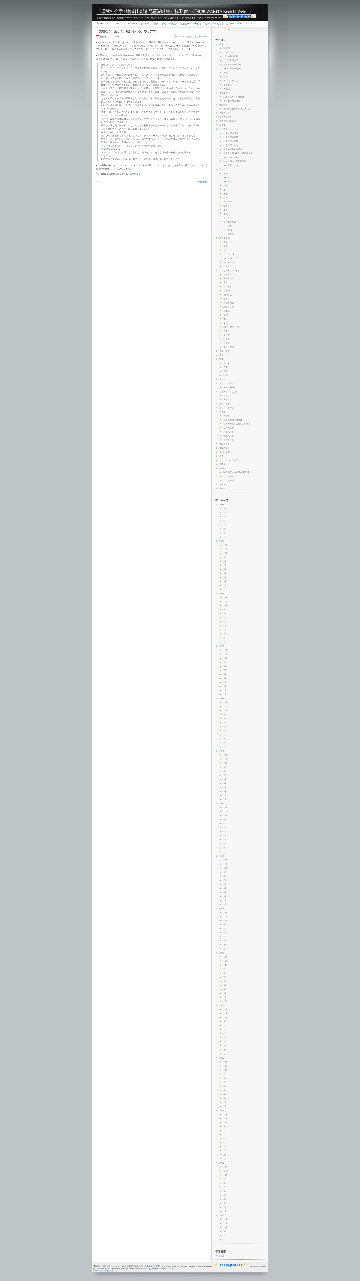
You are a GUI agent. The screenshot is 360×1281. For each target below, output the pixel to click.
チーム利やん (230, 387)
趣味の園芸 (224, 448)
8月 (225, 509)
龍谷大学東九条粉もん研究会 (237, 424)
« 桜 (97, 182)
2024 (221, 593)
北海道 (231, 234)
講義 (226, 76)
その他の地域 (230, 222)
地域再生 (228, 294)
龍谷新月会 (229, 440)
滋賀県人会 (229, 436)
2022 (221, 698)
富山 (230, 230)
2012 (221, 1215)
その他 (222, 488)
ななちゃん (229, 480)
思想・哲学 (229, 306)
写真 (226, 371)
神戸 (230, 202)
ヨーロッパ (229, 254)
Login (221, 1256)
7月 (225, 513)
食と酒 (222, 411)
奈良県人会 (229, 428)
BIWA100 (228, 399)
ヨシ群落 (228, 286)
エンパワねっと (231, 81)
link (239, 24)
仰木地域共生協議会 (233, 149)
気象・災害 (224, 351)
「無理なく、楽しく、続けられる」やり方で (126, 31)
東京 (226, 210)
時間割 (227, 48)
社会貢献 (223, 129)
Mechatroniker (158, 1269)
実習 (226, 72)
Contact (250, 24)
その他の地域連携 (232, 101)
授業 (156, 24)
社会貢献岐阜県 (231, 141)
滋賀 (226, 173)
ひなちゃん (229, 476)
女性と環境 (229, 303)
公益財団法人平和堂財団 (235, 161)
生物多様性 (229, 278)
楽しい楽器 (224, 403)
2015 (221, 1058)
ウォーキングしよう (228, 391)
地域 (221, 169)
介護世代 (223, 464)
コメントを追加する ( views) (193, 36)
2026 (221, 505)
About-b (132, 24)
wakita (222, 468)
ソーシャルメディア (228, 460)
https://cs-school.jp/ (110, 149)
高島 (230, 181)
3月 (225, 529)
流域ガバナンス (231, 274)
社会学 (227, 339)
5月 (225, 521)
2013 (221, 1163)
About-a (120, 24)
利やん (227, 416)
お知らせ (223, 484)
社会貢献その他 (231, 145)
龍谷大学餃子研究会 (233, 420)
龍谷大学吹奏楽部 (227, 121)
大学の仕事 (224, 113)
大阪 (226, 194)
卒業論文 (173, 24)
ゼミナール (145, 24)
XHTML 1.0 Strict (100, 1271)
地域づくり (137, 174)
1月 (225, 537)
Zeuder (171, 1269)
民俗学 (227, 343)
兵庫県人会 (229, 432)
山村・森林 (229, 347)
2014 (221, 1110)
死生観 (227, 311)
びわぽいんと (234, 157)
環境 (226, 298)
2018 (221, 908)
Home (100, 24)
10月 (226, 553)
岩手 (230, 218)
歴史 (226, 331)
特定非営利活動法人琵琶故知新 (238, 153)
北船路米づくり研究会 (191, 24)
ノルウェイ (233, 258)
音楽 (226, 367)
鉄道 (221, 456)
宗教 (226, 315)
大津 (230, 177)
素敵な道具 (224, 444)
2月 (225, 533)
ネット (222, 379)
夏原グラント (234, 165)
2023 (221, 646)
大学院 (227, 89)
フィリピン (229, 250)
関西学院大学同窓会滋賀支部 (237, 472)
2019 (221, 856)
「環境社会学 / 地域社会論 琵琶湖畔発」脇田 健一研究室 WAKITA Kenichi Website (173, 11)
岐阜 (226, 206)
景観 (226, 323)
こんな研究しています (229, 270)
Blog (109, 24)
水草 (226, 282)
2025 (221, 541)
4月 (225, 525)
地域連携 (223, 93)
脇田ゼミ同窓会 (235, 68)
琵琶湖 (227, 290)
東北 (226, 214)
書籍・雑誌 (224, 355)
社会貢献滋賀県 (231, 137)
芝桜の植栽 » (202, 182)
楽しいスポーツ (226, 408)
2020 (221, 803)
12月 (226, 545)
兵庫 (226, 198)
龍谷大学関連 (225, 117)
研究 (164, 24)
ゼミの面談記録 (231, 56)
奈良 (226, 189)
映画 (226, 375)
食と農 (227, 335)
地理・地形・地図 (232, 327)
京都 (226, 185)
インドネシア (230, 262)
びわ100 (227, 395)
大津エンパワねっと (214, 24)
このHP (230, 24)
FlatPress (100, 1269)
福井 (230, 226)
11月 (226, 549)
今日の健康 (224, 452)
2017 (221, 953)
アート (227, 363)
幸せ (226, 319)
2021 (221, 751)
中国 (226, 242)
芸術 (221, 359)
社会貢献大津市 (231, 133)
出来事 (222, 125)
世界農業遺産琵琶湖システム (237, 109)
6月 (225, 517)
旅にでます (224, 238)
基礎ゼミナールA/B (232, 64)
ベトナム (228, 266)
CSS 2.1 (113, 1271)
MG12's (108, 1269)
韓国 (226, 246)
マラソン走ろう (226, 383)
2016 (221, 1005)
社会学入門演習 (231, 60)
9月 (225, 557)
